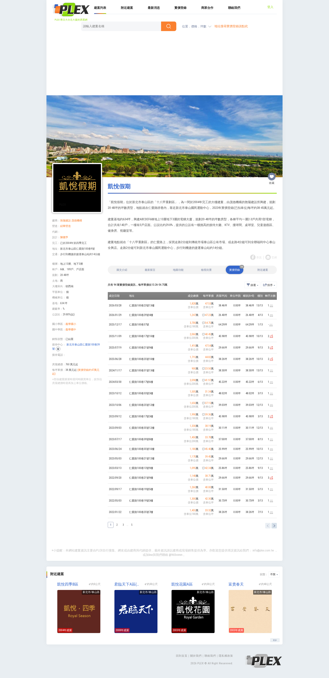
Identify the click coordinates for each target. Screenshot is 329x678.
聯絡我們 (234, 8)
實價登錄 (180, 8)
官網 (274, 257)
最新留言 (150, 269)
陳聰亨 (64, 237)
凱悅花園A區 (182, 584)
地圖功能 (178, 269)
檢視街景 (206, 269)
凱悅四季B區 (67, 584)
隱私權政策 (226, 655)
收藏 (271, 175)
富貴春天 (236, 584)
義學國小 (70, 323)
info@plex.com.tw (263, 550)
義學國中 (70, 329)
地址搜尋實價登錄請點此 (231, 26)
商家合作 (207, 8)
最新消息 (154, 8)
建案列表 (100, 8)
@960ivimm (175, 555)
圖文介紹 (122, 269)
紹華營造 (65, 226)
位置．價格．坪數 (194, 26)
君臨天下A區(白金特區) (127, 584)
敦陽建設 (65, 220)
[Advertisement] (164, 64)
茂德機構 (76, 220)
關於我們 (196, 655)
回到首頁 (181, 655)
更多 (275, 640)
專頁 (259, 257)
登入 (270, 7)
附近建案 (127, 8)
